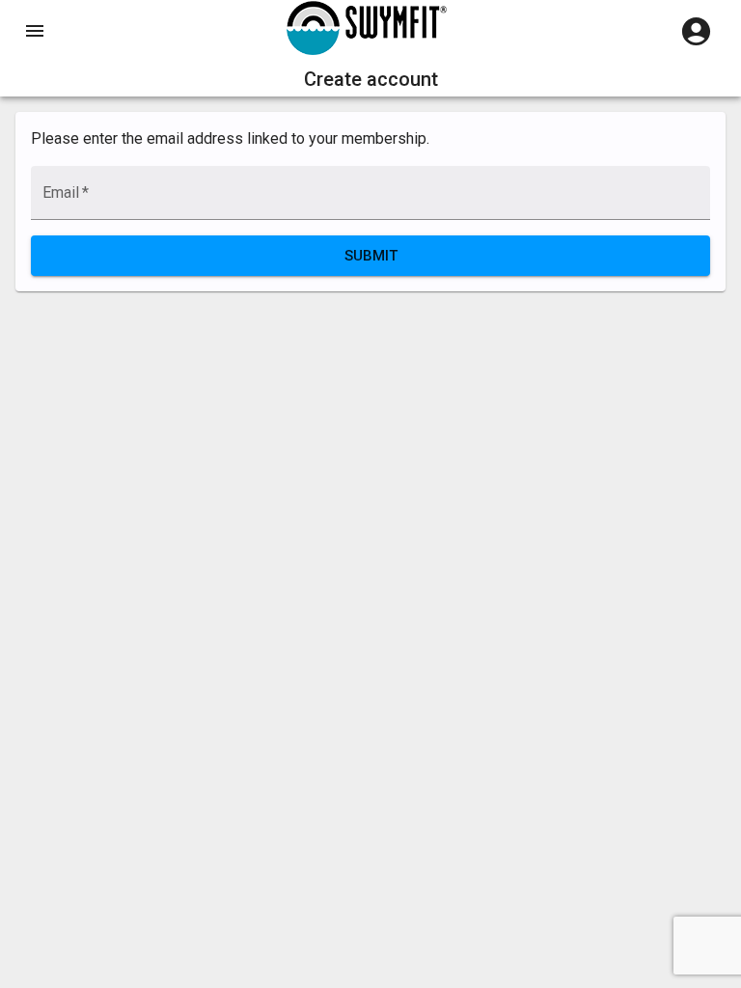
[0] (696, 31)
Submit (371, 255)
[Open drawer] (35, 31)
